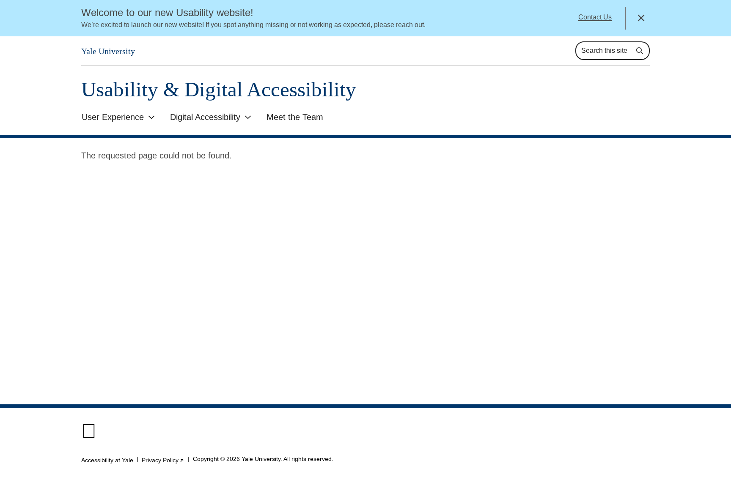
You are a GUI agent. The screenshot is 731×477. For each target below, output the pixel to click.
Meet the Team (295, 117)
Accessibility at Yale (107, 460)
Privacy (163, 460)
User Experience (113, 117)
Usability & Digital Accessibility (218, 89)
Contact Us (595, 17)
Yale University (108, 51)
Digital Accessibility (205, 117)
